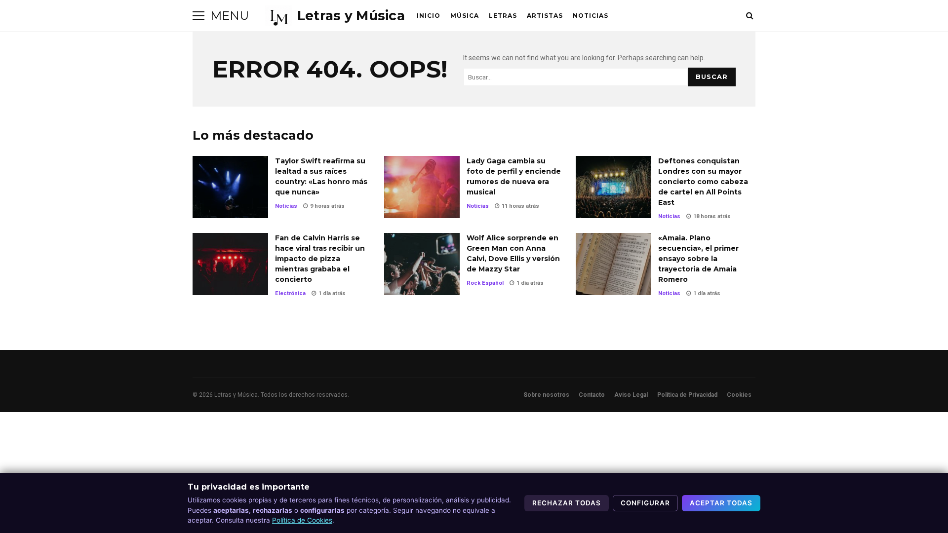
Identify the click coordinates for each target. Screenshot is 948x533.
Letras (503, 15)
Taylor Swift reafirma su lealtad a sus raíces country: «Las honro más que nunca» (230, 187)
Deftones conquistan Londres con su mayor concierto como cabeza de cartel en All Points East (613, 187)
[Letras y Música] (335, 16)
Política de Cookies (302, 520)
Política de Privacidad (687, 394)
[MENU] (198, 16)
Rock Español (485, 283)
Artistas (545, 15)
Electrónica (290, 293)
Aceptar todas (721, 503)
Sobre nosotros (546, 394)
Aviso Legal (631, 394)
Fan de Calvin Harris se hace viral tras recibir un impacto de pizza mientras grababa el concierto (230, 264)
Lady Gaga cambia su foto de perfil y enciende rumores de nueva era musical (422, 187)
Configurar (645, 503)
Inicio (428, 15)
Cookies (739, 394)
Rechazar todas (566, 503)
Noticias (590, 15)
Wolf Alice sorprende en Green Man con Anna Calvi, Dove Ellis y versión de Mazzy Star (422, 264)
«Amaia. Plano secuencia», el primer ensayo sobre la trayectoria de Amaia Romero (613, 264)
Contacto (592, 394)
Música (464, 15)
